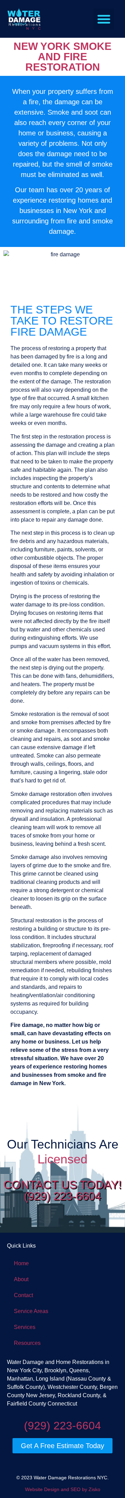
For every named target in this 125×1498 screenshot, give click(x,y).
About (21, 1279)
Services (24, 1327)
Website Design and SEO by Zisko (62, 1489)
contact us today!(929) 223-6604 (62, 1190)
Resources (27, 1343)
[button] (103, 19)
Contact (23, 1295)
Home (21, 1263)
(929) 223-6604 (62, 1425)
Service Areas (31, 1311)
